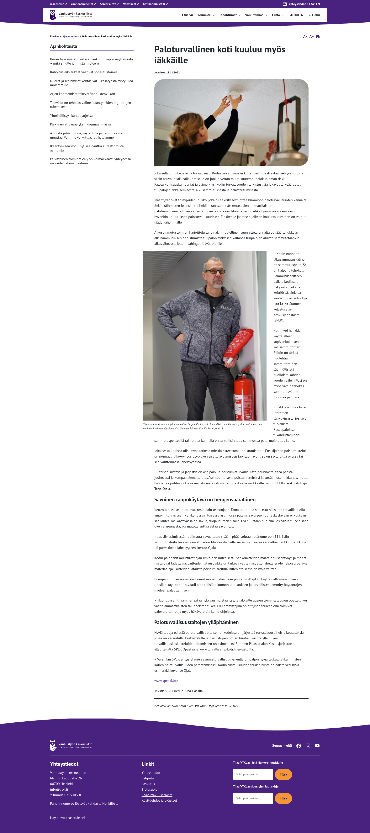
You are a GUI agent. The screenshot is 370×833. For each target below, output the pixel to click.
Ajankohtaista (70, 36)
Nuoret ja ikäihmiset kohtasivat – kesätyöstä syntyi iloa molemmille (91, 83)
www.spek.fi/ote (166, 680)
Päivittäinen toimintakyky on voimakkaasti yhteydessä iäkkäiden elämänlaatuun (90, 161)
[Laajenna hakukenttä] (314, 15)
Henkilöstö (110, 803)
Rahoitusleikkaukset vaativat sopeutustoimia (84, 72)
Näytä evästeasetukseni (67, 817)
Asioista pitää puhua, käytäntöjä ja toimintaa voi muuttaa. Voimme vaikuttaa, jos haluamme (86, 135)
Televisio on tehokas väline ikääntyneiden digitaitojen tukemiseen (90, 105)
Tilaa (283, 774)
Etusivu (54, 36)
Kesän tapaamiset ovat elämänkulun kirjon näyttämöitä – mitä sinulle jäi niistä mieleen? (91, 61)
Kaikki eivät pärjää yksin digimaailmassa (80, 124)
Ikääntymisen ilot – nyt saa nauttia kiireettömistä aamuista (87, 148)
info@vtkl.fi (59, 789)
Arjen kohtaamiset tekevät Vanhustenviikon (82, 94)
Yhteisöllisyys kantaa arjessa (71, 116)
